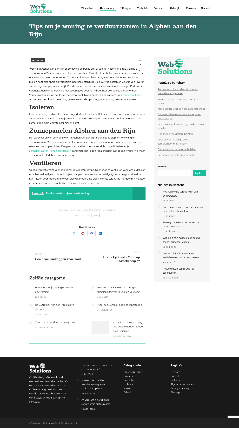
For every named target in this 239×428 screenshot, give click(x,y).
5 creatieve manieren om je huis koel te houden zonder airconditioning (128, 326)
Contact (175, 376)
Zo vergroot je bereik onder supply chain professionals (181, 224)
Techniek (128, 384)
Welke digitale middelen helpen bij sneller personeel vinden (181, 240)
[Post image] (30, 287)
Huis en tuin (37, 60)
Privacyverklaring (180, 388)
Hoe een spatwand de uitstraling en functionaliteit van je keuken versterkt (118, 289)
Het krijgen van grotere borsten (175, 134)
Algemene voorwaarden (183, 384)
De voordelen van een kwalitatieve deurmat (54, 307)
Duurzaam (86, 215)
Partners (175, 380)
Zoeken (162, 166)
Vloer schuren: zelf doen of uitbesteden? (120, 304)
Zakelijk (128, 392)
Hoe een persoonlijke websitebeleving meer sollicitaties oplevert (183, 209)
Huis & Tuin (129, 380)
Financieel (129, 376)
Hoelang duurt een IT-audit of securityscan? (178, 270)
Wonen (95, 215)
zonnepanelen (131, 95)
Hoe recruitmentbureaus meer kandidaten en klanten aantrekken (181, 255)
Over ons (175, 372)
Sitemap (175, 392)
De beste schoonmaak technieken (177, 149)
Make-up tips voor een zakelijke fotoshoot (181, 108)
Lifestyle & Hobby (133, 372)
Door (92, 210)
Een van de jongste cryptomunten (177, 155)
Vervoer (128, 388)
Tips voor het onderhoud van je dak (55, 322)
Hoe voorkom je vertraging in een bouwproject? (54, 289)
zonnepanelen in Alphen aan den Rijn (50, 150)
